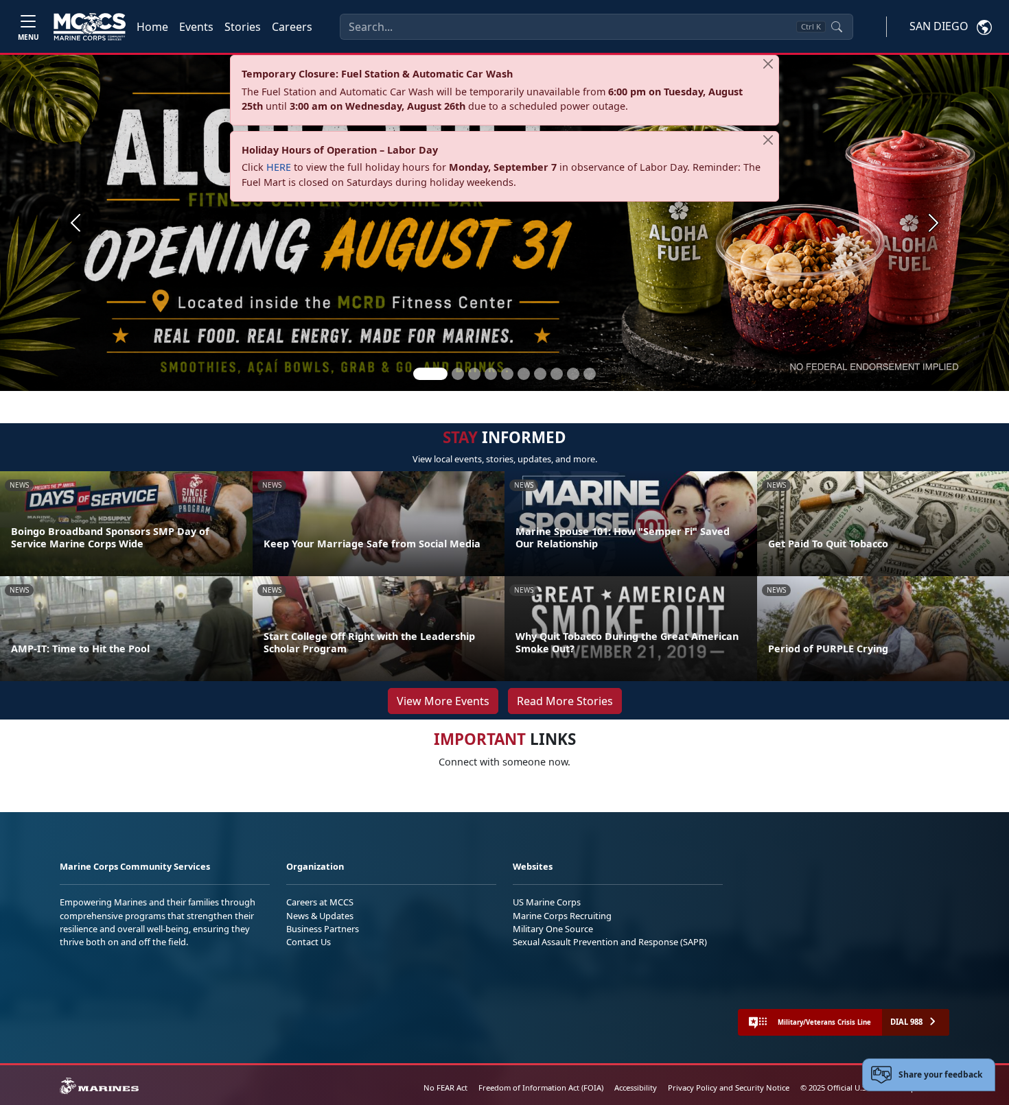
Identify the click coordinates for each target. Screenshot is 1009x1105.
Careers (292, 26)
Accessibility (635, 1087)
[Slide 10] (589, 374)
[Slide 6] (524, 374)
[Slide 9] (573, 374)
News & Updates (319, 916)
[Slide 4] (491, 374)
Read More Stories (565, 701)
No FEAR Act (445, 1087)
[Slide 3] (474, 374)
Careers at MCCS (319, 902)
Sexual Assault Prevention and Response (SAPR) (610, 942)
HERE (278, 167)
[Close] (768, 64)
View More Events (443, 701)
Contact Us (308, 942)
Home (152, 26)
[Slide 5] (507, 374)
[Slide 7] (540, 374)
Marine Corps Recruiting (562, 916)
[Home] (90, 27)
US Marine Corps (547, 902)
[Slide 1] (430, 374)
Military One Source (553, 929)
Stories (242, 26)
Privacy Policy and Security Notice (728, 1087)
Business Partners (322, 929)
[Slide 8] (556, 374)
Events (196, 26)
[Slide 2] (458, 374)
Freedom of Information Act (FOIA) (540, 1087)
